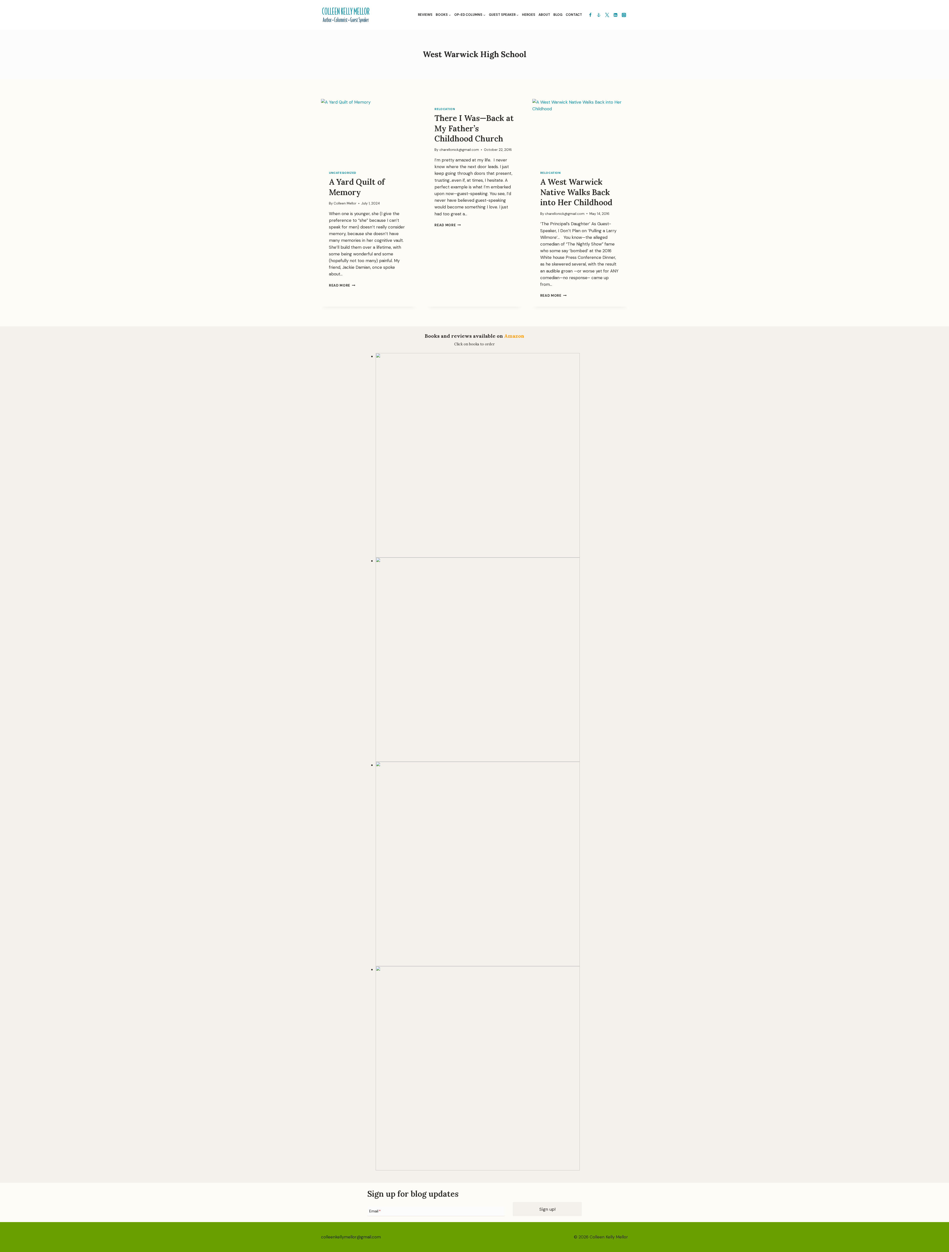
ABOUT (544, 15)
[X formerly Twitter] (607, 15)
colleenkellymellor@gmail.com (351, 1237)
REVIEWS (425, 15)
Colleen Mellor (345, 203)
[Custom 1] (598, 15)
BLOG (557, 15)
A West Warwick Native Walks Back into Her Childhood (576, 192)
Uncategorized (342, 173)
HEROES (528, 15)
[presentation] (369, 131)
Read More (342, 285)
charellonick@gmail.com (459, 150)
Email (375, 1211)
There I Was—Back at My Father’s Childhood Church (474, 128)
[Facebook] (590, 15)
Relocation (444, 109)
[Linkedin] (615, 15)
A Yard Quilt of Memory (357, 187)
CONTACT (574, 15)
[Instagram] (624, 15)
